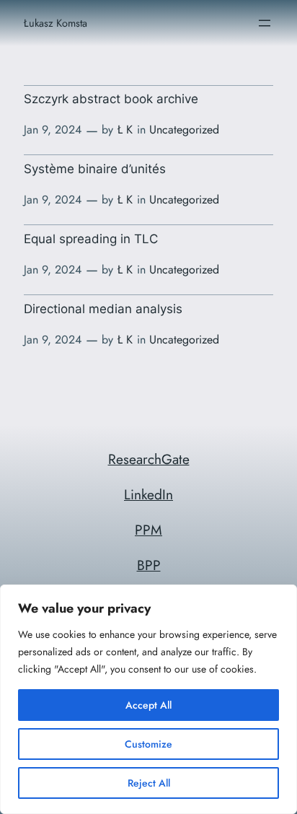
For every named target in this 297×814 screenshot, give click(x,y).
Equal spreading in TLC (91, 238)
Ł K (125, 129)
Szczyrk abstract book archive (111, 98)
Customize (148, 744)
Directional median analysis (103, 308)
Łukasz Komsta (55, 22)
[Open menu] (264, 23)
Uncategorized (184, 129)
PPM (148, 530)
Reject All (149, 783)
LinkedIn (148, 494)
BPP (149, 565)
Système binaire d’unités (95, 168)
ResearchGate (149, 459)
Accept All (148, 705)
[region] (148, 699)
